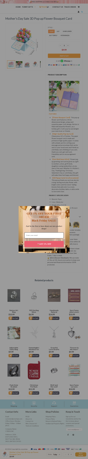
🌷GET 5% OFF (44, 244)
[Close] (67, 208)
